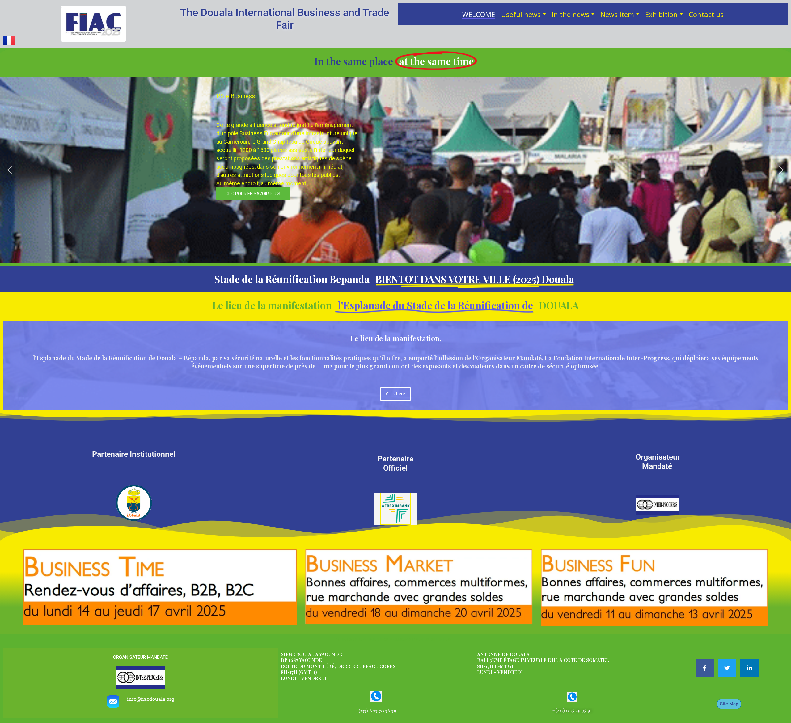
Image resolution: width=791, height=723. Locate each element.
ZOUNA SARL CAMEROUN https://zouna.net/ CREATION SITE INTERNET (395, 639)
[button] (10, 170)
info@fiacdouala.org (150, 699)
